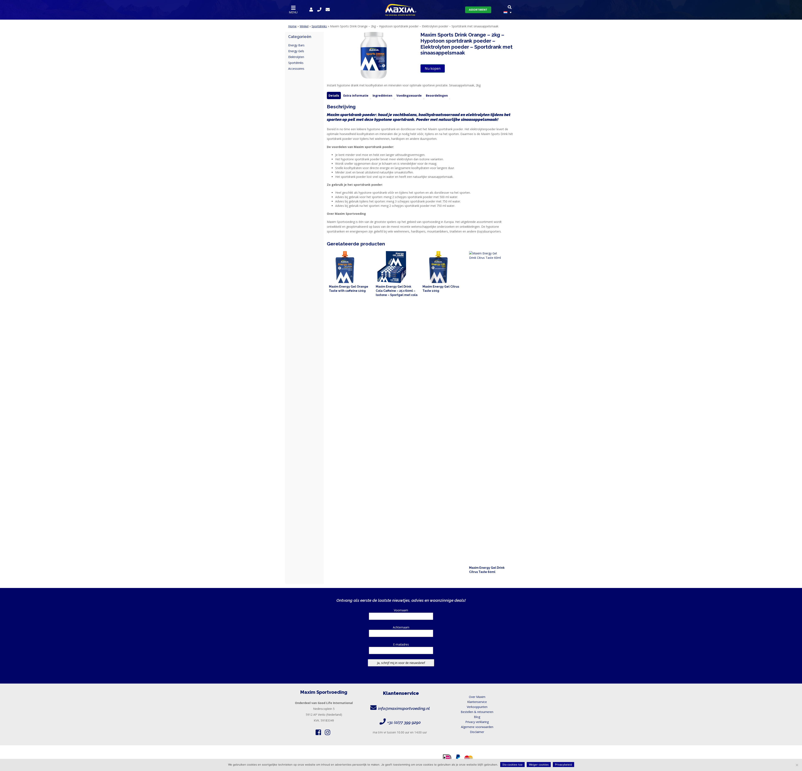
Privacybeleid (563, 764)
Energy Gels (296, 51)
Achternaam (401, 627)
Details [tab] (334, 95)
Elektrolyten (296, 57)
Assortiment (478, 9)
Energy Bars (296, 45)
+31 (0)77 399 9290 (404, 722)
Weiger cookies (539, 764)
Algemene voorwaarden (477, 727)
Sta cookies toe (512, 764)
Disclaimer (477, 732)
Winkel (304, 26)
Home (292, 26)
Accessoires (296, 69)
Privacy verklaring (477, 722)
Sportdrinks (319, 26)
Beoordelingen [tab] (437, 95)
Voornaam (401, 610)
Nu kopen (432, 68)
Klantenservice (477, 702)
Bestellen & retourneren (477, 712)
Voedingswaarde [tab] (409, 95)
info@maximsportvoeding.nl (404, 708)
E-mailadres (401, 644)
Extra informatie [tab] (355, 95)
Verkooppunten (477, 707)
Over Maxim (477, 697)
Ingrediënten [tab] (382, 95)
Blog (477, 717)
